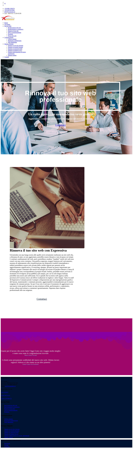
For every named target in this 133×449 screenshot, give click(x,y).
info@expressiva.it (9, 12)
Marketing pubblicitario (14, 40)
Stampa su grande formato (15, 47)
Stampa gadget (12, 55)
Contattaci (60, 125)
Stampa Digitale (8, 44)
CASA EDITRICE (6, 398)
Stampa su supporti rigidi (15, 49)
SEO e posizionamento (14, 32)
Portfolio (10, 34)
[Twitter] (5, 4)
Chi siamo (7, 24)
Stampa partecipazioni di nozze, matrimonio (16, 435)
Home (6, 23)
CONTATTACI (5, 395)
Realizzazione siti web (14, 27)
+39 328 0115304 (9, 10)
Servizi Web (7, 26)
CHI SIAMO (4, 392)
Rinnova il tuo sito (13, 31)
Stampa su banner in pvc (15, 50)
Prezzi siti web (12, 36)
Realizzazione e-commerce (15, 29)
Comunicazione (8, 37)
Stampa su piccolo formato (15, 45)
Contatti (6, 57)
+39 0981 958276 (9, 8)
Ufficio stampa (12, 39)
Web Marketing (12, 42)
